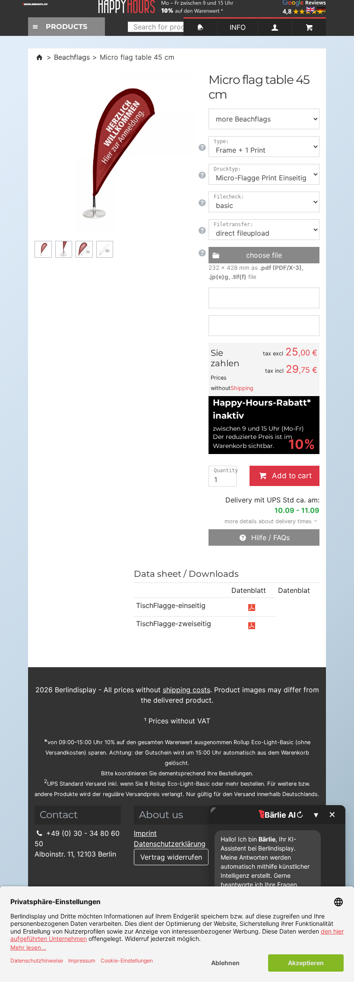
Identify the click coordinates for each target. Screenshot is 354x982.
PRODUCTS (66, 26)
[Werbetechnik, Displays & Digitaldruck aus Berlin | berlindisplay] (41, 7)
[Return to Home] (39, 57)
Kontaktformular (71, 874)
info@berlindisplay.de (80, 864)
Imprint (145, 833)
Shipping (242, 388)
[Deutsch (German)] (321, 9)
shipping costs (186, 689)
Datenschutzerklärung (169, 843)
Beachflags (72, 57)
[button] (268, 520)
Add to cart (290, 475)
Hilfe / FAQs (269, 537)
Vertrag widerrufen (171, 857)
